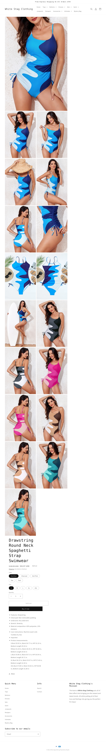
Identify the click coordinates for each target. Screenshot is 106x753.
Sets (6, 702)
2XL (36, 588)
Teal (19, 580)
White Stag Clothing (55, 749)
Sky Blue (14, 576)
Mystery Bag (8, 723)
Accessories (8, 716)
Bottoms (7, 695)
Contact (39, 692)
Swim (6, 705)
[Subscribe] (38, 734)
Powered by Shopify (64, 749)
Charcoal (24, 576)
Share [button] (13, 674)
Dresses (7, 699)
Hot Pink (35, 576)
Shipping (11, 569)
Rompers (7, 712)
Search (39, 688)
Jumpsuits (8, 709)
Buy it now (25, 609)
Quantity (11, 592)
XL (29, 588)
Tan (12, 580)
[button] (45, 7)
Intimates (8, 719)
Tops (6, 692)
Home (7, 688)
